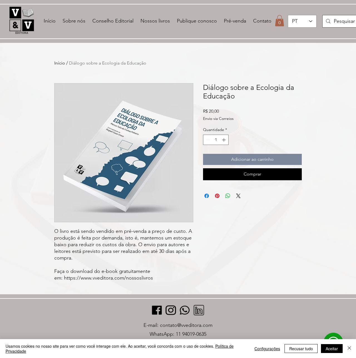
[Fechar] (349, 349)
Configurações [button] (267, 348)
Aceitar (332, 348)
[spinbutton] (216, 140)
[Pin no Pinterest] (217, 195)
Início (59, 63)
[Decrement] (207, 140)
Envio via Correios (218, 118)
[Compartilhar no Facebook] (206, 195)
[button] (279, 20)
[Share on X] (238, 195)
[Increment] (224, 140)
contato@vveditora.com (186, 325)
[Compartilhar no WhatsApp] (227, 195)
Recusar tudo (301, 348)
